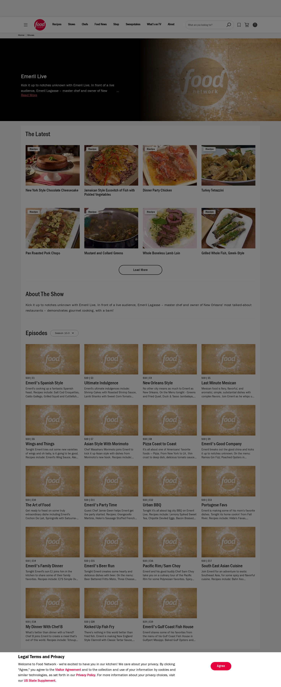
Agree (221, 666)
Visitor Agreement (68, 670)
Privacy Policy (85, 675)
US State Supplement (39, 681)
